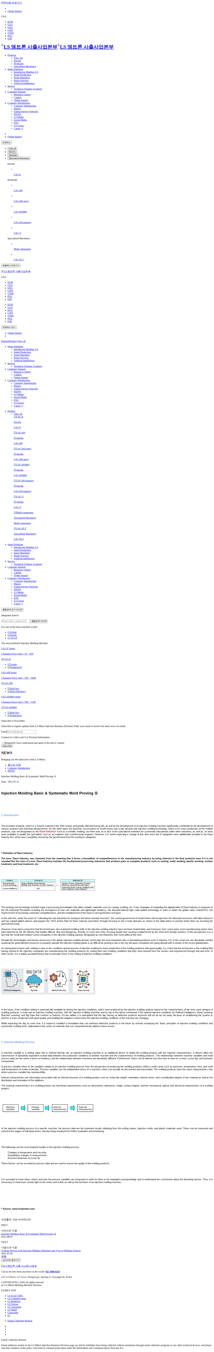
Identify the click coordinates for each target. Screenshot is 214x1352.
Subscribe (7, 746)
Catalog (17, 97)
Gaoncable (13, 1312)
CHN (10, 30)
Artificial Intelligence (24, 83)
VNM (10, 33)
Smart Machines (22, 77)
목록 (3, 1256)
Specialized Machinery (25, 66)
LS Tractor (13, 1304)
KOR (10, 21)
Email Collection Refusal (20, 1320)
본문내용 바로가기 (11, 2)
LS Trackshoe (14, 1307)
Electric (17, 60)
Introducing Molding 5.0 (26, 72)
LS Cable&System (17, 1298)
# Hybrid (12, 632)
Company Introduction (19, 103)
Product (5, 341)
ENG (10, 27)
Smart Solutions (15, 69)
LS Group (19, 125)
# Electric (12, 635)
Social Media (20, 120)
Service (11, 86)
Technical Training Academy (28, 89)
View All (18, 58)
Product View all (17, 341)
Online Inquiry (15, 11)
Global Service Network (26, 111)
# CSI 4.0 (12, 638)
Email (4, 731)
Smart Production (22, 75)
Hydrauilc (19, 63)
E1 (9, 1315)
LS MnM (12, 1309)
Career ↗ (18, 128)
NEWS (17, 114)
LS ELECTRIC (15, 1295)
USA (10, 24)
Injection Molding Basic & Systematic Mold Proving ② (28, 1234)
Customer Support (17, 91)
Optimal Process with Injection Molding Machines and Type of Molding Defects (41, 1250)
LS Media (19, 117)
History (17, 108)
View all (12, 148)
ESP (10, 38)
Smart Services (21, 80)
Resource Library (22, 94)
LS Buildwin (14, 1301)
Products (12, 55)
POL (10, 36)
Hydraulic (13, 155)
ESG (16, 122)
